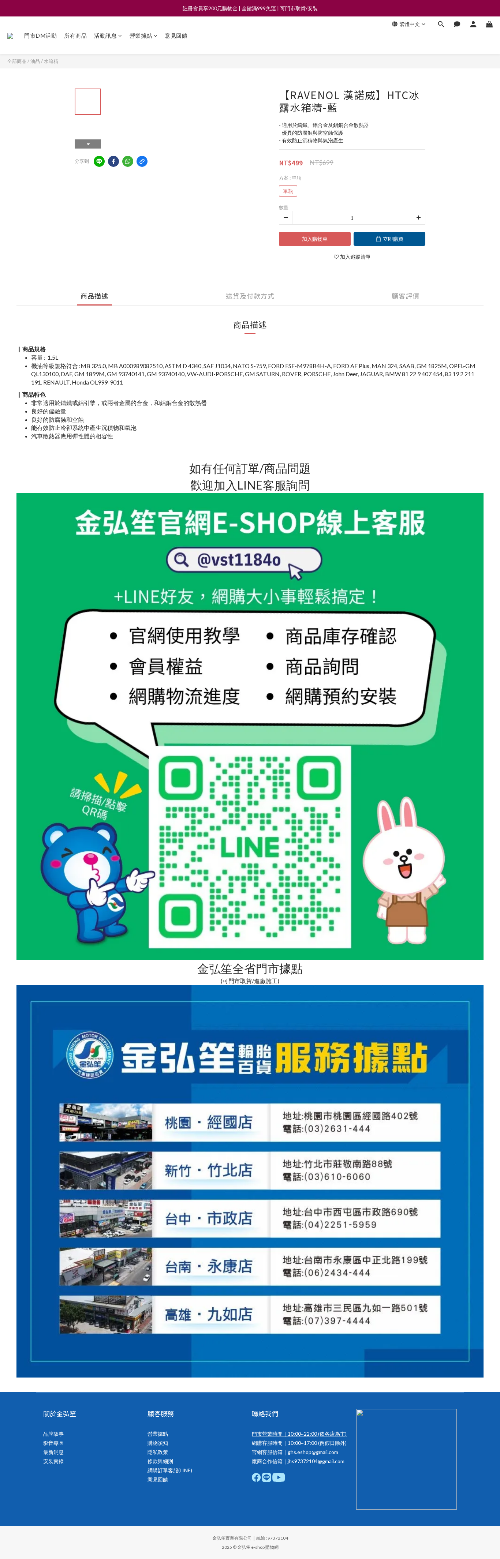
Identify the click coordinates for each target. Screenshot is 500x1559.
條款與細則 (160, 1461)
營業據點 (141, 35)
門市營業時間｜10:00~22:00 (284, 1434)
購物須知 (158, 1443)
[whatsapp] (127, 161)
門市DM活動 (40, 35)
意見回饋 (176, 35)
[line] (99, 161)
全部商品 (16, 61)
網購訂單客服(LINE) (170, 1470)
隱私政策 (158, 1452)
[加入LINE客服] (250, 847)
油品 (35, 61)
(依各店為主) (332, 1434)
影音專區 (53, 1443)
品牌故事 (53, 1434)
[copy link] (142, 161)
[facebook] (113, 161)
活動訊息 (105, 35)
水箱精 (51, 61)
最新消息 (53, 1452)
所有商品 (75, 35)
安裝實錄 (53, 1461)
